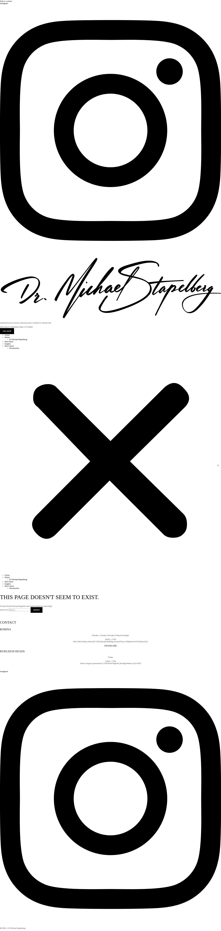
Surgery (8, 344)
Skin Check (9, 341)
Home (7, 335)
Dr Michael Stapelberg (18, 339)
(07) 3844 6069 (110, 667)
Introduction (14, 348)
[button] (110, 461)
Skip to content (6, 1)
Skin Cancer (9, 346)
